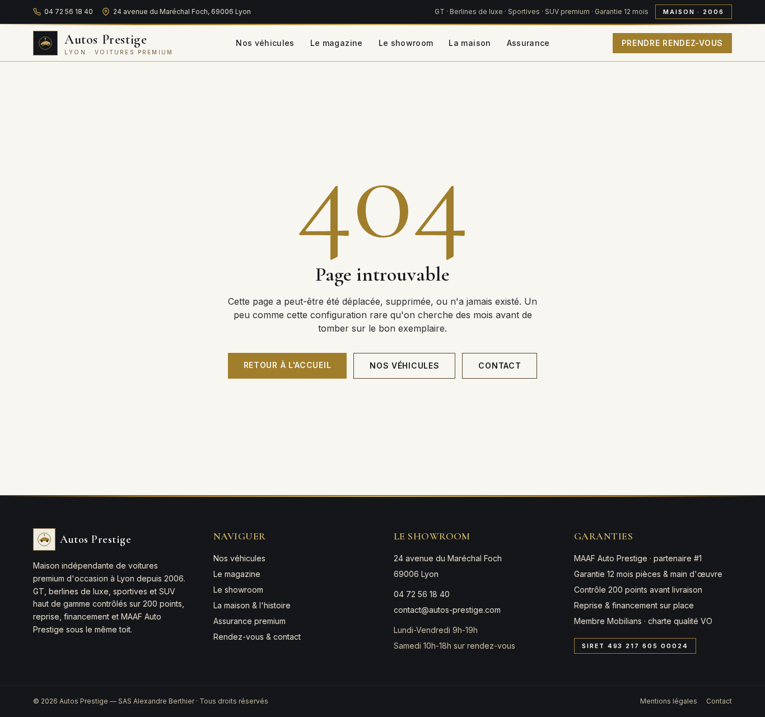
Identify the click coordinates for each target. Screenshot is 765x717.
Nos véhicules (265, 43)
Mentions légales (668, 701)
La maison (470, 43)
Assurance (528, 43)
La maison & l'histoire (252, 605)
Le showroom (406, 43)
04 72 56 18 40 (68, 11)
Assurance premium (249, 621)
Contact (499, 365)
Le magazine (336, 43)
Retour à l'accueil (288, 365)
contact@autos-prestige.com (447, 609)
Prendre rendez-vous (672, 43)
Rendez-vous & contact (257, 636)
